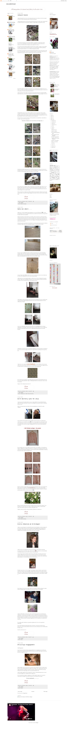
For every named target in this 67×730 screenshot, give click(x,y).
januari (53, 147)
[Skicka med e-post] (18, 202)
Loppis (55, 173)
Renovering (31, 393)
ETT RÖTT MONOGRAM (11, 65)
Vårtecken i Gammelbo (55, 140)
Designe (10, 57)
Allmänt (51, 165)
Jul (57, 172)
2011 (51, 118)
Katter (51, 173)
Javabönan (11, 4)
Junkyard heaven (23, 15)
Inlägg (52, 223)
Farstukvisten (56, 168)
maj (52, 127)
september (53, 124)
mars (52, 144)
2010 (52, 119)
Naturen (53, 174)
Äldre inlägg (45, 691)
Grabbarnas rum (23, 393)
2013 (52, 115)
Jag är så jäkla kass (14, 25)
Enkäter (51, 167)
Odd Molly (57, 174)
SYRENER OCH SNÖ (14, 67)
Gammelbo (51, 169)
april (52, 128)
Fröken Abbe (11, 15)
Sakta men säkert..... (25, 209)
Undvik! (14, 16)
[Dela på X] (20, 202)
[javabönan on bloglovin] (53, 219)
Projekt (29, 393)
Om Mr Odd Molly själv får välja (28, 399)
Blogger (37, 722)
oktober (53, 123)
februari (53, 146)
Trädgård (58, 178)
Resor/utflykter (57, 176)
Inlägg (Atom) (25, 693)
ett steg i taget (11, 53)
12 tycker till (30, 391)
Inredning (52, 172)
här (42, 212)
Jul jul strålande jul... (14, 49)
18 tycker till (30, 201)
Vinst (50, 180)
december (53, 120)
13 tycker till (30, 516)
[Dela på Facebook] (21, 202)
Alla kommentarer (54, 225)
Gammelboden (57, 169)
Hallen (26, 393)
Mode (58, 173)
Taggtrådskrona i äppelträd (14, 39)
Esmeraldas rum (55, 167)
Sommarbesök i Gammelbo (57, 89)
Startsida (32, 691)
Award (51, 166)
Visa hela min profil (53, 53)
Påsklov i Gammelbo (54, 141)
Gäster (58, 170)
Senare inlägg (20, 691)
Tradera (54, 178)
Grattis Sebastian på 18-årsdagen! (29, 524)
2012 (52, 116)
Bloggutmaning (56, 166)
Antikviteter (57, 165)
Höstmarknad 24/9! (14, 59)
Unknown (23, 201)
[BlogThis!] (19, 202)
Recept (57, 175)
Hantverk (58, 171)
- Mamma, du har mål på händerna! (55, 138)
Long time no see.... (11, 44)
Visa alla (14, 78)
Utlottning (52, 179)
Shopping (53, 177)
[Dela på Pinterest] (22, 202)
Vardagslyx (56, 179)
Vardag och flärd (11, 29)
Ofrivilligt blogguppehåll (26, 644)
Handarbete (54, 171)
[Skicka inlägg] (33, 201)
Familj (21, 639)
